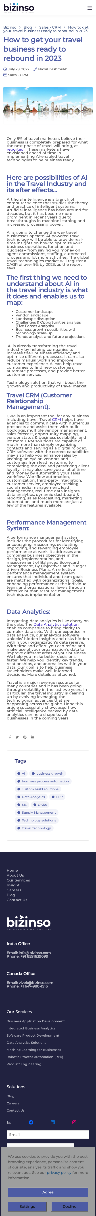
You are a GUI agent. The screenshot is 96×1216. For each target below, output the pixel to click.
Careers (14, 890)
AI (23, 773)
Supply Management (39, 813)
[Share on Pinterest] (25, 737)
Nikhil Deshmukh (52, 69)
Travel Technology (36, 828)
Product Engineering (24, 1064)
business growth (49, 773)
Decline (69, 1206)
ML (24, 805)
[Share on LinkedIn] (32, 737)
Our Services (18, 880)
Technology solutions (39, 820)
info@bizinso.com (35, 953)
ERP (59, 797)
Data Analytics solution (56, 624)
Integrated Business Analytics (31, 1028)
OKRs (42, 805)
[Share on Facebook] (10, 737)
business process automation (45, 781)
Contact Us (17, 900)
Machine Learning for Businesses (34, 1050)
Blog (11, 895)
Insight (13, 885)
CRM (56, 419)
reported (15, 149)
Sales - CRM (18, 75)
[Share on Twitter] (17, 737)
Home (12, 871)
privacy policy (59, 1172)
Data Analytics (33, 797)
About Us (15, 875)
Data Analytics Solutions (26, 1043)
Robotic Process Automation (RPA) (35, 1057)
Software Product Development (33, 1035)
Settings (27, 1206)
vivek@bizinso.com (36, 983)
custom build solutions (40, 789)
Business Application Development (36, 1021)
